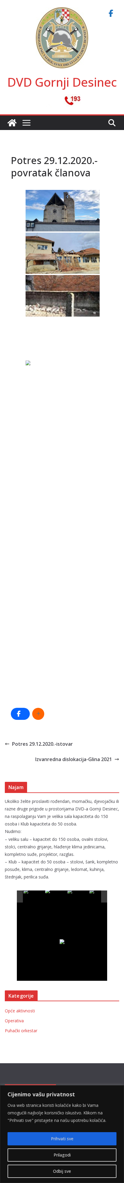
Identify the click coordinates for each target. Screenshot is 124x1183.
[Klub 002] (56, 896)
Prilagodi (62, 1155)
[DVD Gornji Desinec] (12, 123)
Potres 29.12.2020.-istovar (42, 744)
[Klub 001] (34, 897)
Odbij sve (62, 1171)
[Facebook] (111, 13)
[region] (62, 1134)
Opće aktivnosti (20, 1011)
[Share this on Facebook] (20, 714)
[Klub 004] (100, 897)
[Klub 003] (78, 897)
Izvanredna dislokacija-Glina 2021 (73, 759)
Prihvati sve (62, 1138)
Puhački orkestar (21, 1030)
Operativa (14, 1021)
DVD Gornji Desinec (62, 82)
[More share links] (38, 714)
